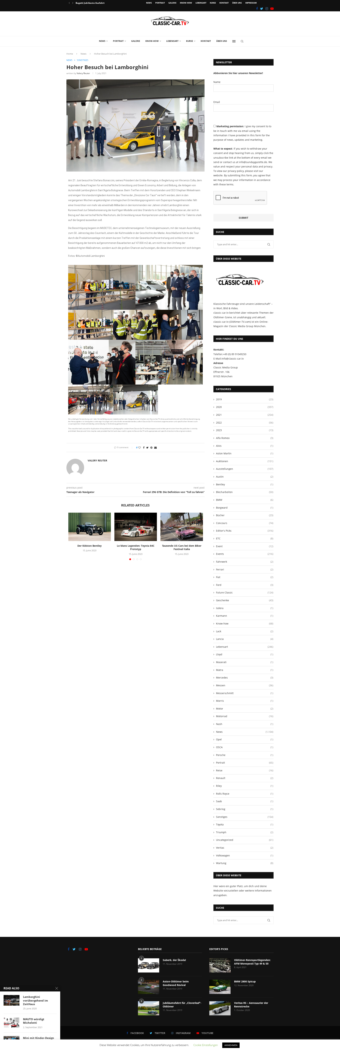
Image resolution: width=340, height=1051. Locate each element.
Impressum (251, 2)
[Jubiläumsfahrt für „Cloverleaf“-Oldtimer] (148, 1008)
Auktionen (244, 461)
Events (244, 554)
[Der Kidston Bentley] (89, 527)
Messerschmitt (244, 693)
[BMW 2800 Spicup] (220, 987)
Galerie (172, 2)
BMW (244, 499)
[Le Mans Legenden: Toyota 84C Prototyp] (135, 527)
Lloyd (244, 654)
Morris (244, 700)
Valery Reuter (83, 73)
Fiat (244, 577)
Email (216, 102)
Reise (244, 770)
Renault (244, 778)
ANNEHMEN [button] (230, 1045)
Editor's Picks (244, 530)
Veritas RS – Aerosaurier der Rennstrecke (251, 1004)
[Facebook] (257, 8)
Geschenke (244, 600)
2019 (244, 399)
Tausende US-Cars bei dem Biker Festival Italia (181, 547)
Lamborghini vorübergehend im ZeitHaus (35, 1000)
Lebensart (201, 2)
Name (216, 82)
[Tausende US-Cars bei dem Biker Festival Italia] (181, 527)
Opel (244, 739)
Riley (244, 785)
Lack (244, 631)
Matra (244, 670)
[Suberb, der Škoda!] (148, 965)
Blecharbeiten (244, 492)
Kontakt (224, 2)
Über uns (237, 2)
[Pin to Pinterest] (151, 447)
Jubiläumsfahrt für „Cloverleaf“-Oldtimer (182, 1004)
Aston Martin (244, 453)
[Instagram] (266, 8)
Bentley (244, 484)
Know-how (186, 2)
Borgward (244, 507)
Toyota (244, 824)
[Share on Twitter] (147, 447)
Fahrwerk (244, 561)
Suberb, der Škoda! (174, 960)
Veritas (244, 847)
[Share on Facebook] (143, 447)
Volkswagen (244, 855)
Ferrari (244, 569)
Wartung (244, 863)
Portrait (160, 2)
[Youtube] (272, 8)
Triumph (244, 832)
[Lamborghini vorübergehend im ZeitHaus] (11, 1000)
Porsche (244, 755)
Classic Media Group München (247, 326)
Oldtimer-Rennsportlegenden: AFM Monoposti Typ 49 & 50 (252, 961)
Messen (244, 685)
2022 (244, 422)
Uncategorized (244, 840)
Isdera (244, 608)
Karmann (244, 615)
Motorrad (244, 716)
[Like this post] (139, 447)
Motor (244, 708)
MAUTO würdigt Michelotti (33, 1020)
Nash (244, 724)
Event (244, 546)
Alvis (244, 445)
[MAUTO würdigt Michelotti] (11, 1022)
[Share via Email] (155, 447)
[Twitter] (261, 8)
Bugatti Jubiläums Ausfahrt (90, 2)
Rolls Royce (244, 793)
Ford (244, 585)
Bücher (244, 515)
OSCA (244, 747)
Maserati (244, 662)
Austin (244, 476)
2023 (244, 430)
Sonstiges (82, 60)
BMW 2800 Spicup (245, 981)
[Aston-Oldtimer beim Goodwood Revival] (148, 987)
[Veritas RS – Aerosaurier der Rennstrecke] (220, 1008)
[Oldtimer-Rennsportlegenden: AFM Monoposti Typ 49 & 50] (220, 965)
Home (69, 53)
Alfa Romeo (244, 438)
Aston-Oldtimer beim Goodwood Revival (176, 983)
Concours (244, 523)
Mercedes (244, 677)
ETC (244, 538)
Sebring (244, 809)
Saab (244, 801)
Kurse (213, 2)
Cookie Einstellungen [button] (205, 1045)
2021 (244, 414)
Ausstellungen (244, 468)
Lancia (244, 639)
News (149, 2)
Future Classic (244, 592)
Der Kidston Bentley (89, 545)
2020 (244, 407)
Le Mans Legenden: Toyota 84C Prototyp (135, 547)
